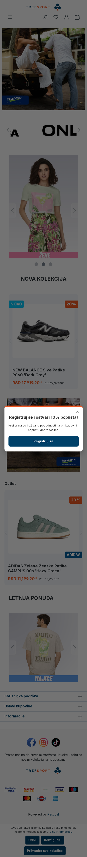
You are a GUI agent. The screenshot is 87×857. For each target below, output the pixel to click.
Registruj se (43, 441)
